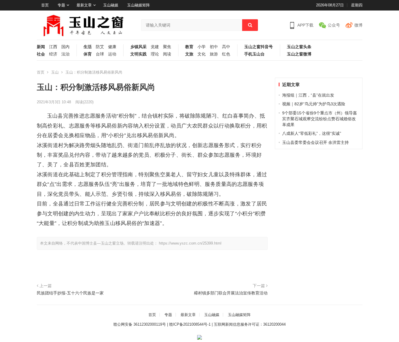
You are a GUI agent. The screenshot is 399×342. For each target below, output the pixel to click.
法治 (65, 54)
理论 (155, 54)
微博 (358, 25)
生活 (88, 47)
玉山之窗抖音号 (258, 47)
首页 (45, 5)
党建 (155, 47)
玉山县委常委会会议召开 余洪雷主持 (315, 142)
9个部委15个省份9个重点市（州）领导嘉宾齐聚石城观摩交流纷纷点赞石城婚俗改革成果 (319, 119)
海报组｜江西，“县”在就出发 (308, 95)
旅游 (214, 54)
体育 (88, 54)
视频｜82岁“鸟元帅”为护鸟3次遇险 (313, 104)
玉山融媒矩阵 (138, 5)
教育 (189, 47)
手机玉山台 (254, 54)
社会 (41, 54)
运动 (112, 54)
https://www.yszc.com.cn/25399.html (190, 243)
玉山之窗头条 (299, 47)
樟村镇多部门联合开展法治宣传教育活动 (231, 293)
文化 (201, 54)
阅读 (167, 54)
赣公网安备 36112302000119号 (139, 324)
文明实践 (138, 54)
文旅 (189, 54)
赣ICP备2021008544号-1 (190, 324)
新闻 (41, 47)
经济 (53, 54)
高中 (226, 47)
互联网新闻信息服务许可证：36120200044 (250, 324)
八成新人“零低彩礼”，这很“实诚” (311, 133)
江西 (53, 47)
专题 (61, 5)
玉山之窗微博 (299, 54)
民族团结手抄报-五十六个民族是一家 (70, 293)
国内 (65, 47)
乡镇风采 (138, 47)
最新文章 (84, 5)
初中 (214, 47)
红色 (226, 54)
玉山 (55, 72)
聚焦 (167, 47)
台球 (100, 54)
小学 (201, 47)
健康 (112, 47)
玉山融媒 (110, 5)
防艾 (100, 47)
